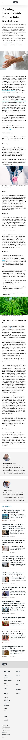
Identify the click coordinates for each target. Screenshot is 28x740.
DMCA (3, 737)
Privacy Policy (4, 732)
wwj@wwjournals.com (6, 730)
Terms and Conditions (6, 734)
